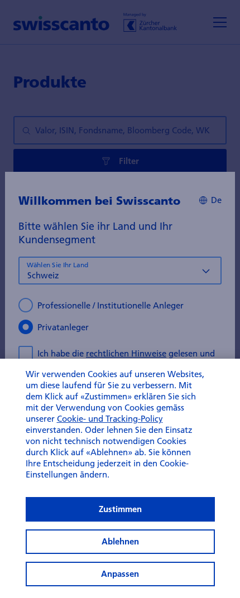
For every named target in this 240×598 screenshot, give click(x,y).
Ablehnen (120, 541)
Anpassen (120, 573)
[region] (120, 478)
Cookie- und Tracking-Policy (110, 418)
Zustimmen (120, 509)
